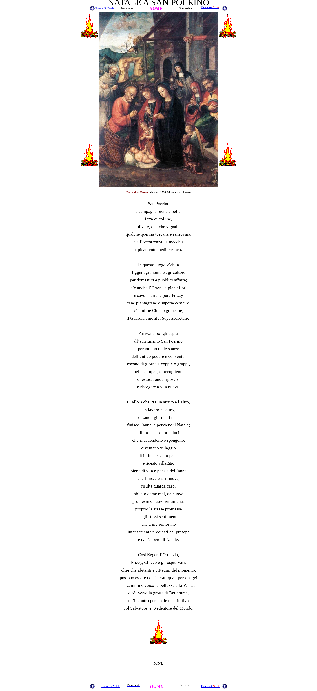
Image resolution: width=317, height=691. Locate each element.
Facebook (210, 7)
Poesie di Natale (104, 8)
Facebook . (210, 686)
